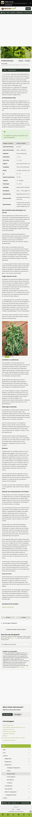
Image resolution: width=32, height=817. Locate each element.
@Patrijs (7, 356)
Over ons (16, 807)
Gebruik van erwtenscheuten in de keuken (14, 737)
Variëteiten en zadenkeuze (9, 731)
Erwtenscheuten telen (8, 725)
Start (5, 70)
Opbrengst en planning (8, 733)
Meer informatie (4, 3)
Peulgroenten (8, 764)
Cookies (18, 809)
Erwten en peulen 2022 (8, 607)
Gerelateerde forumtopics (9, 740)
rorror (5, 63)
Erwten (4, 74)
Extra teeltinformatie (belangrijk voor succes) (14, 727)
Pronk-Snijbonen (11, 777)
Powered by (16, 811)
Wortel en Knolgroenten (11, 792)
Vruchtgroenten (9, 786)
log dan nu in (13, 638)
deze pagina (21, 667)
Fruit (4, 752)
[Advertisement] (16, 30)
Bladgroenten (8, 758)
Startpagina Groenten (10, 795)
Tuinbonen (9, 782)
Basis (4, 749)
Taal (13, 809)
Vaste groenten (8, 789)
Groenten (5, 755)
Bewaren (5, 735)
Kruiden (5, 798)
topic (13, 356)
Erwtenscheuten (11, 773)
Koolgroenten (8, 761)
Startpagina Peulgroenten (13, 767)
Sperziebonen (10, 779)
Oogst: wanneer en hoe (8, 729)
